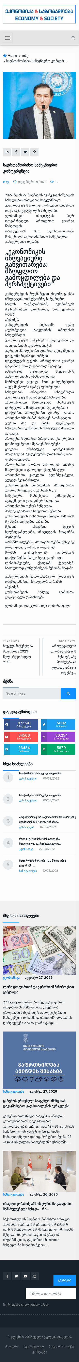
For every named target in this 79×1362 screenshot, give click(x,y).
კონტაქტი (39, 1351)
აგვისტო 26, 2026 (43, 1194)
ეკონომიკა (26, 848)
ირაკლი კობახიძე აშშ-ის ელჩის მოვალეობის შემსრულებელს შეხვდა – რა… (37, 1206)
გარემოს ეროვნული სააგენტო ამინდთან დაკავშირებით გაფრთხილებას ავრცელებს (36, 1103)
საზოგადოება (28, 870)
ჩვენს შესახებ (33, 1346)
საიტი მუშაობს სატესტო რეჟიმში (40, 773)
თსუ (25, 56)
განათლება (26, 827)
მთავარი (11, 1346)
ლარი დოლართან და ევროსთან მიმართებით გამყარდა (38, 989)
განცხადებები (28, 778)
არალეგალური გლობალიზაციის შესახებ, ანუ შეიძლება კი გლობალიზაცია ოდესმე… (63, 657)
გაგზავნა (64, 1280)
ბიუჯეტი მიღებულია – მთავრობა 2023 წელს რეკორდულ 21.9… (19, 651)
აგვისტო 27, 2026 (39, 977)
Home (12, 56)
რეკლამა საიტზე (61, 1346)
